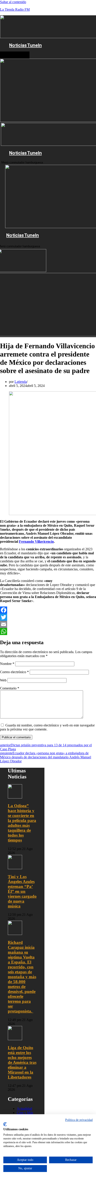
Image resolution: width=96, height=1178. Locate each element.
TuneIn (34, 45)
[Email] (48, 624)
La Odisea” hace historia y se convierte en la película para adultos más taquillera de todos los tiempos (22, 822)
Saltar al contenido (13, 2)
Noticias (18, 45)
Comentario (9, 688)
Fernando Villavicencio (36, 541)
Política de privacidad (79, 1120)
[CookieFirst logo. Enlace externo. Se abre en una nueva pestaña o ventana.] (5, 1124)
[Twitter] (48, 617)
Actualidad (24, 1108)
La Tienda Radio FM (15, 9)
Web (3, 680)
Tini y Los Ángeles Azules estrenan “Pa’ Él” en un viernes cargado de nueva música (22, 891)
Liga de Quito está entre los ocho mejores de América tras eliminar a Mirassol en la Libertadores (22, 1062)
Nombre (7, 664)
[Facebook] (48, 610)
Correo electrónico (14, 672)
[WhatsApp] (48, 631)
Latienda (21, 382)
